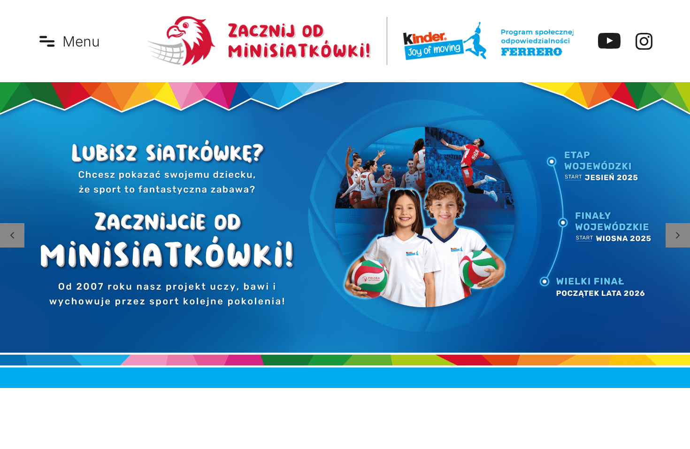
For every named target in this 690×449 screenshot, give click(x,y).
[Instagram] (644, 41)
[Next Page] (678, 235)
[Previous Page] (12, 235)
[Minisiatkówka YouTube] (609, 41)
